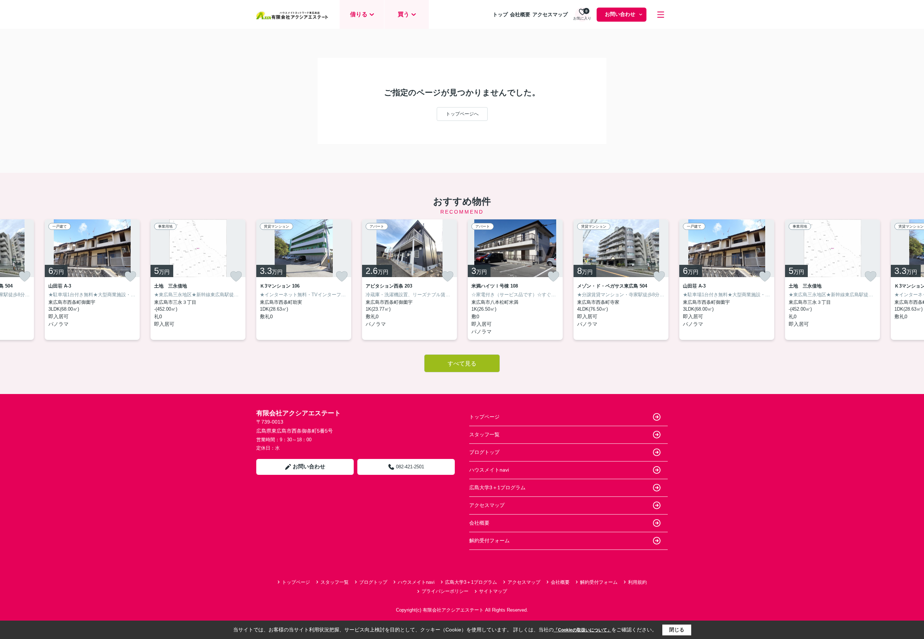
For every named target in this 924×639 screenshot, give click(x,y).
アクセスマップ (550, 14)
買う (403, 14)
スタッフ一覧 (484, 434)
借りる (358, 14)
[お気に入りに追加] (24, 276)
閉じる (676, 630)
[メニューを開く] (661, 15)
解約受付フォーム (489, 540)
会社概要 (520, 14)
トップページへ (462, 114)
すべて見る (462, 363)
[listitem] (304, 279)
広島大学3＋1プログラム (497, 487)
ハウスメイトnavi (489, 470)
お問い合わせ (620, 14)
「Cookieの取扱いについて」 (582, 630)
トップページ (484, 417)
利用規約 (637, 582)
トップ (500, 14)
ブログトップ (484, 452)
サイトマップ (493, 591)
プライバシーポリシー (445, 591)
